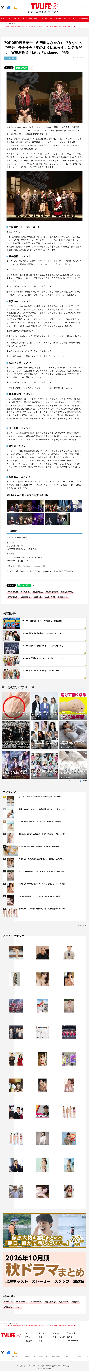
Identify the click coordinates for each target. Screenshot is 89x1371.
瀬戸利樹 (13, 597)
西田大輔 (50, 597)
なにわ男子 (51, 1302)
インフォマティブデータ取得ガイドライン (75, 1356)
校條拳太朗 (52, 592)
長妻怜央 (63, 597)
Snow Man (36, 1302)
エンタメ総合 (43, 18)
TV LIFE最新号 (83, 18)
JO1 (19, 1307)
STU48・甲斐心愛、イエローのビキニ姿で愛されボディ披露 (39, 896)
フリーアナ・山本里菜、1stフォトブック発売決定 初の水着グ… (41, 821)
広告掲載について (43, 1356)
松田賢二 (38, 592)
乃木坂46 (64, 1302)
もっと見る (82, 925)
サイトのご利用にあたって (13, 1356)
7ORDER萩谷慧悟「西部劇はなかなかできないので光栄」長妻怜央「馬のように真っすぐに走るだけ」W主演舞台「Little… (41, 26)
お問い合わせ (56, 1356)
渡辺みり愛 (67, 592)
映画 (35, 18)
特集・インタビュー (55, 18)
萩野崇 (38, 597)
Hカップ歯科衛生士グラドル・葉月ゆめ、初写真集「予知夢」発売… (42, 871)
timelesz (9, 1302)
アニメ (25, 18)
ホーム (3, 18)
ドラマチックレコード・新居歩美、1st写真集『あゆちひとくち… (41, 846)
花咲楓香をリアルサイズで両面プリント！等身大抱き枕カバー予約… (42, 909)
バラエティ (17, 18)
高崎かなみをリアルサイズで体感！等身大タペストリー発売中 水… (42, 809)
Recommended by (74, 780)
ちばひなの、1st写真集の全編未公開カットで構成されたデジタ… (41, 859)
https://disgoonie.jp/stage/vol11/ (31, 566)
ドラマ (10, 18)
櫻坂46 (76, 1302)
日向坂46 (9, 1307)
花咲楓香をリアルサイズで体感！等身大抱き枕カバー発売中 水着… (42, 834)
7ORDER (13, 592)
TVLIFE (26, 592)
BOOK (75, 18)
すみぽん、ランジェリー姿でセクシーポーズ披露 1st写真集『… (41, 797)
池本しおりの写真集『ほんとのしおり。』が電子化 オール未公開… (42, 884)
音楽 (30, 18)
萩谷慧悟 (26, 597)
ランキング (67, 18)
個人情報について (30, 1356)
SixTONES (22, 1302)
